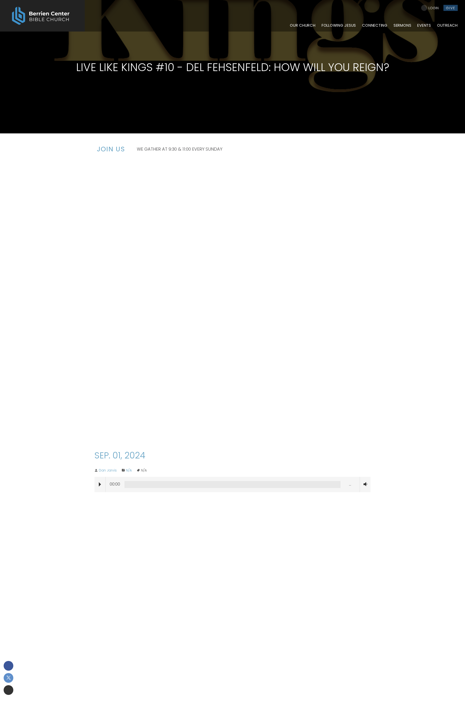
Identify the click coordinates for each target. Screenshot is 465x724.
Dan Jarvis (108, 470)
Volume (364, 484)
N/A (129, 470)
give (450, 8)
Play (100, 484)
